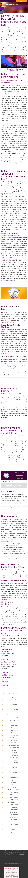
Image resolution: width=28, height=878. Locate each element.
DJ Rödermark (14, 809)
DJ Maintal (14, 785)
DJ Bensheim (14, 730)
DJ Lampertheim (14, 777)
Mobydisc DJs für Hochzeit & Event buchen (13, 863)
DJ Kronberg (14, 775)
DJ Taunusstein (14, 817)
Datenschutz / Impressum (9, 865)
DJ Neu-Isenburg (14, 797)
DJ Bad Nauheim (14, 723)
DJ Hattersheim (14, 762)
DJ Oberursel (14, 799)
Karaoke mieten (5, 599)
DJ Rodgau (14, 807)
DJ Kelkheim (14, 772)
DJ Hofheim (14, 765)
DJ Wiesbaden (14, 832)
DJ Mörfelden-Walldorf (14, 790)
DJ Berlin (14, 702)
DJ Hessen (14, 697)
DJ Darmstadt (14, 735)
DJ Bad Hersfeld (14, 718)
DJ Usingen (14, 819)
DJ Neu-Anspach (14, 794)
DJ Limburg (14, 782)
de (2, 9)
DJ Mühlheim (14, 792)
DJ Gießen (14, 752)
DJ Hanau (14, 760)
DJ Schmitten (14, 814)
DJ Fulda (14, 750)
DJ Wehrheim (14, 824)
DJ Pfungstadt (14, 804)
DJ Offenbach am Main (14, 802)
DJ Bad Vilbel (14, 725)
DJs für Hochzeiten (16, 70)
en (1, 12)
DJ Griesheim (14, 755)
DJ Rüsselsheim (14, 812)
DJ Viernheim (14, 822)
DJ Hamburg (14, 704)
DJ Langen (14, 780)
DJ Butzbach (14, 733)
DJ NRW (14, 699)
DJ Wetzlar (14, 829)
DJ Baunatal (14, 728)
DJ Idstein (14, 767)
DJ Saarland (14, 707)
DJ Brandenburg (14, 709)
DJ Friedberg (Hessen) (14, 745)
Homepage (4, 659)
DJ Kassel (14, 770)
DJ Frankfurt (14, 742)
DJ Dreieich (14, 740)
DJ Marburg (14, 787)
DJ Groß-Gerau (14, 757)
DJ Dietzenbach (14, 737)
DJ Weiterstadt (14, 827)
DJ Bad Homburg (14, 720)
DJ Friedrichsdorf (14, 747)
